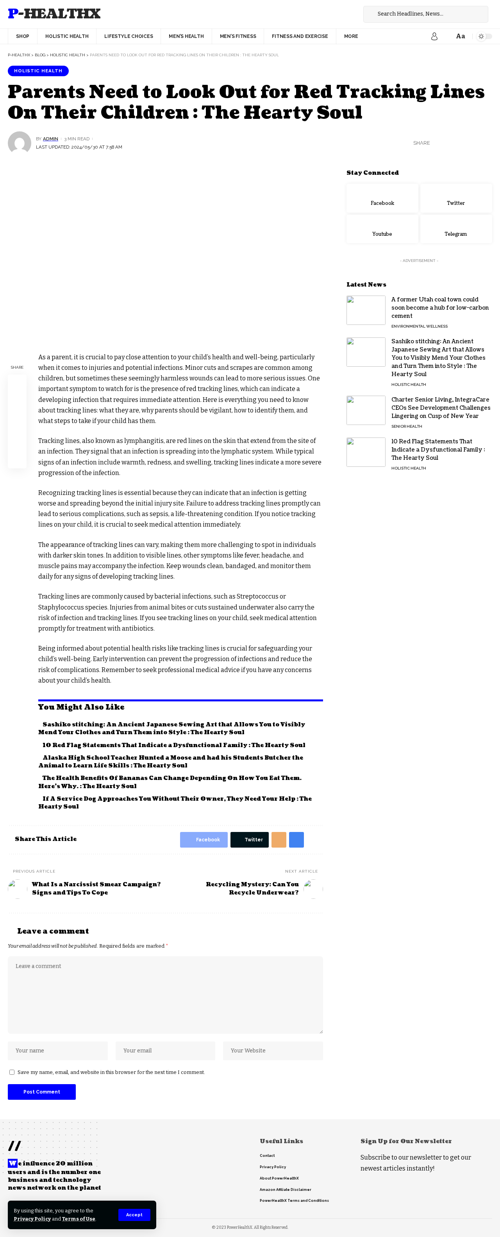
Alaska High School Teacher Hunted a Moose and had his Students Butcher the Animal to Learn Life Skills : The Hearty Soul (170, 761)
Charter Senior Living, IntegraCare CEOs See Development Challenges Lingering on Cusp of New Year (441, 408)
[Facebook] (336, 14)
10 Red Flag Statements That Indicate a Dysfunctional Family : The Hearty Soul (174, 745)
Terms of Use (78, 1219)
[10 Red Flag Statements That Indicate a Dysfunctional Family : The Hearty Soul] (366, 452)
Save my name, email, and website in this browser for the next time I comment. (111, 1072)
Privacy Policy (32, 1219)
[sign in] (434, 36)
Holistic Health (38, 71)
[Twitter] (344, 14)
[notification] (446, 36)
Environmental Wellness (419, 326)
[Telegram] (456, 228)
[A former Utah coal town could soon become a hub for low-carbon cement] (366, 310)
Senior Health (406, 426)
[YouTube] (353, 14)
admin (50, 139)
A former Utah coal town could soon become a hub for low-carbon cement (440, 308)
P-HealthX (54, 14)
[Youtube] (382, 228)
